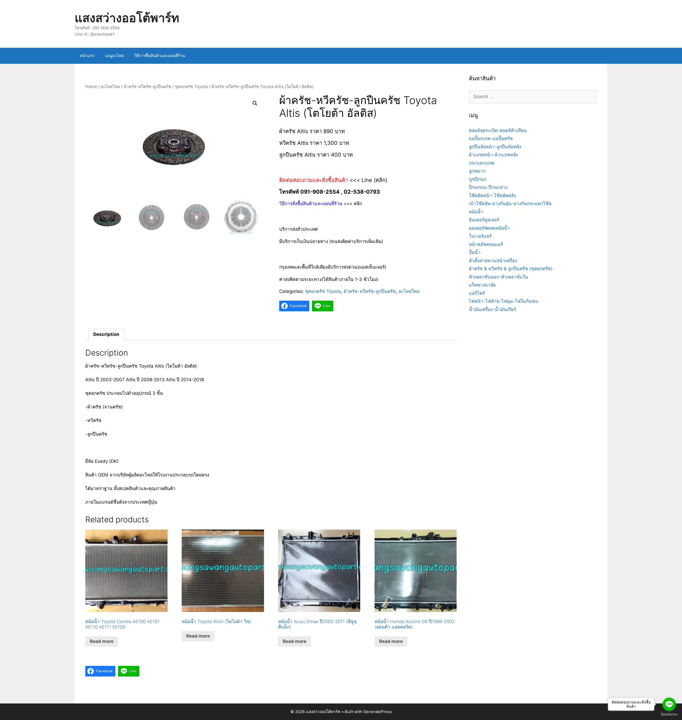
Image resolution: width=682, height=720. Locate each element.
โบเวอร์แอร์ (480, 236)
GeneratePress (377, 711)
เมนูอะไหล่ (114, 55)
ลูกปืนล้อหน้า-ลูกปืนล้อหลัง (495, 146)
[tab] (106, 335)
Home (91, 86)
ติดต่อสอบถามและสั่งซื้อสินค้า (314, 180)
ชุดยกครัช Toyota (191, 86)
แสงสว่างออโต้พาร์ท (127, 17)
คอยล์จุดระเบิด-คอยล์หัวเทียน (498, 130)
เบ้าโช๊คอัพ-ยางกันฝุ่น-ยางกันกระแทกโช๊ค (510, 203)
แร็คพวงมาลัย (482, 285)
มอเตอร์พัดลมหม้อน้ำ (489, 228)
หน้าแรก (87, 55)
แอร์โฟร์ (477, 293)
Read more (101, 641)
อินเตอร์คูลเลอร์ (484, 219)
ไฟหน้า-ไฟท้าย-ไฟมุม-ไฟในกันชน (503, 301)
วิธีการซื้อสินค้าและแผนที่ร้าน (159, 55)
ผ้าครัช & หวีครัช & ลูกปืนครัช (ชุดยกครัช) (511, 268)
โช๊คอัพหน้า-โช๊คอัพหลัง (492, 195)
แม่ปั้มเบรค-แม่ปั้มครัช (491, 138)
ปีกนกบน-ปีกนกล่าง (488, 187)
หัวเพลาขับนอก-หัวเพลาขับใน (498, 277)
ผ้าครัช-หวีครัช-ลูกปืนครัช (147, 86)
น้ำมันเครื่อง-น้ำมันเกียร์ (492, 309)
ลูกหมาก (477, 171)
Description (106, 334)
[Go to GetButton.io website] (669, 714)
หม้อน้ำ (476, 211)
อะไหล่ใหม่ (110, 86)
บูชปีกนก (477, 179)
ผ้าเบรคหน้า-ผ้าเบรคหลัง (493, 154)
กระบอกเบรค (481, 163)
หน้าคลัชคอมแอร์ (486, 244)
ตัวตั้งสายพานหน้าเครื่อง (493, 260)
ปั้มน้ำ (475, 252)
